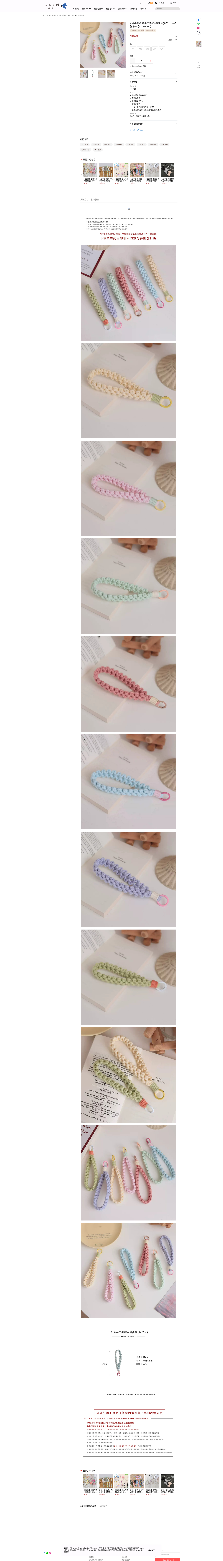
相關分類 (84, 139)
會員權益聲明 (126, 1560)
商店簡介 (92, 1557)
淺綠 (147, 49)
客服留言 (124, 1557)
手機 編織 (96, 144)
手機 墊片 (130, 144)
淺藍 (154, 49)
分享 (133, 130)
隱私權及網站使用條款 (96, 1560)
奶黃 (161, 49)
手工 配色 (164, 144)
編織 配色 (141, 144)
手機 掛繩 (153, 144)
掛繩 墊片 (107, 144)
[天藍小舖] (56, 6)
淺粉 (140, 49)
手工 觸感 (97, 150)
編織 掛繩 (119, 144)
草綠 (133, 49)
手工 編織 (85, 144)
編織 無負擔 (86, 150)
